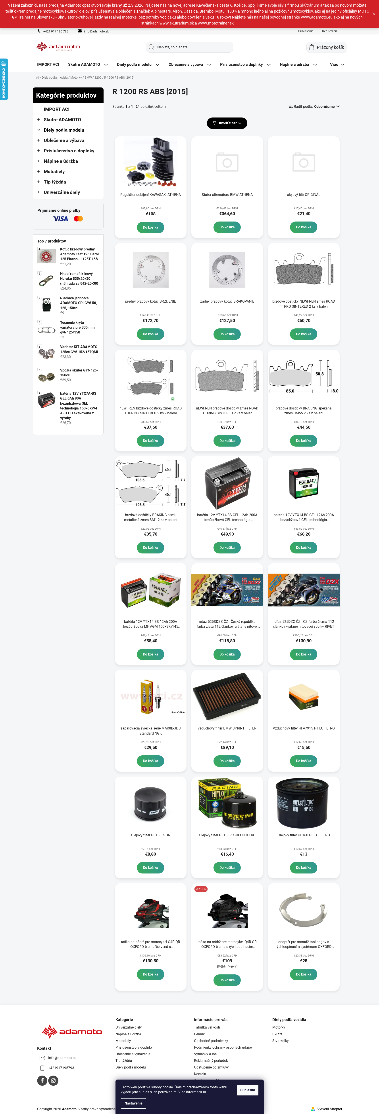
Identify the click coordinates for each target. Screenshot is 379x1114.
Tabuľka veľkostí (207, 1027)
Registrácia (330, 31)
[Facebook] (42, 1081)
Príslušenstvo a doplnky (69, 150)
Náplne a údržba (61, 161)
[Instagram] (53, 1081)
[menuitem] (48, 64)
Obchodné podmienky (211, 1041)
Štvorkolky (280, 1041)
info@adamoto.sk (96, 31)
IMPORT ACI (56, 109)
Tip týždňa (55, 182)
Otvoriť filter (227, 123)
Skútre (277, 1034)
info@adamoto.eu (62, 1058)
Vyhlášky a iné (205, 1054)
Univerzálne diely (62, 192)
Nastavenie (133, 1103)
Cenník (199, 1034)
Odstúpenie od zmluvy (211, 1067)
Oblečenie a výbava (64, 140)
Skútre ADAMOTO (62, 119)
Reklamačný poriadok (211, 1061)
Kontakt (200, 1074)
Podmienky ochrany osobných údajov (223, 1047)
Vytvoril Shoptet (329, 1109)
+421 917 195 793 (55, 31)
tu (204, 1092)
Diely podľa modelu (64, 130)
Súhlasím (247, 1090)
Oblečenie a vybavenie (132, 1054)
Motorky (278, 1027)
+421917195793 (61, 1068)
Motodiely (54, 171)
